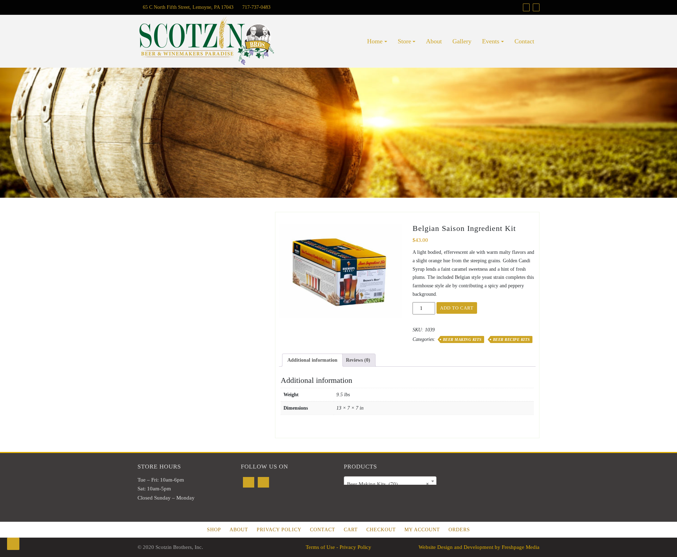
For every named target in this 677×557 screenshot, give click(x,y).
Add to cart (457, 308)
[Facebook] (248, 482)
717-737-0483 (255, 7)
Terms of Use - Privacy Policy (338, 547)
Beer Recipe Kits (511, 339)
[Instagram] (263, 482)
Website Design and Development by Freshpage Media (479, 547)
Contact (524, 41)
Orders (459, 529)
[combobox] (390, 481)
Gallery (461, 41)
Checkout (381, 529)
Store (404, 41)
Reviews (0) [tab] (358, 360)
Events (490, 41)
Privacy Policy (279, 529)
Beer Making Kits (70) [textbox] (388, 484)
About (434, 41)
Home (375, 41)
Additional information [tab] (312, 360)
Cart (351, 529)
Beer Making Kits (462, 339)
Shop (214, 529)
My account (422, 529)
